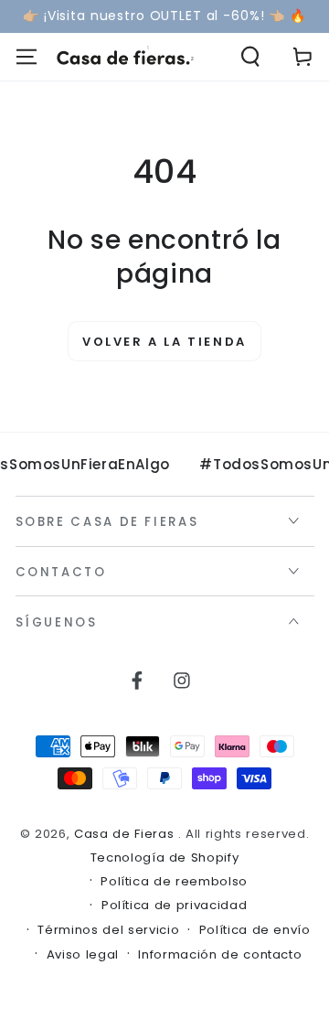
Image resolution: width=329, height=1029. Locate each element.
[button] (251, 57)
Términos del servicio (108, 930)
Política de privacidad (174, 905)
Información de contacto (220, 955)
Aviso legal (83, 955)
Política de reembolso (174, 882)
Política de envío (255, 930)
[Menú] (26, 57)
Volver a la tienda (164, 341)
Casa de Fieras (126, 833)
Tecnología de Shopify (164, 858)
